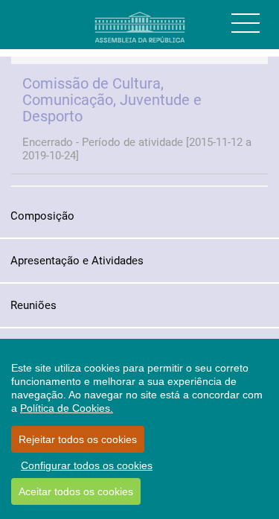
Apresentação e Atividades (77, 260)
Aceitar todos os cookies (76, 491)
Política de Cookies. (66, 408)
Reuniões (33, 305)
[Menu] (245, 23)
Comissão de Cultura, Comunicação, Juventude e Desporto (112, 99)
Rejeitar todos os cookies (78, 439)
